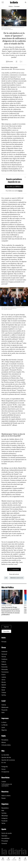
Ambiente (4, 651)
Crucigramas (5, 772)
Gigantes (4, 730)
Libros (3, 680)
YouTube (3, 813)
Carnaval (4, 654)
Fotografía (4, 766)
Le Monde (4, 725)
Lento (3, 727)
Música (3, 742)
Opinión (3, 685)
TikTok (3, 823)
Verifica (3, 695)
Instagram (4, 818)
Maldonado (4, 707)
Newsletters (5, 808)
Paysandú (4, 710)
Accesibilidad (5, 838)
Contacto (4, 843)
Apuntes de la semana (8, 760)
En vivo (3, 762)
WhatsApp (4, 816)
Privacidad (4, 841)
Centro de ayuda (6, 833)
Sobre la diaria (5, 795)
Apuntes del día (6, 757)
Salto (3, 712)
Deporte (3, 664)
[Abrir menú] (2, 2)
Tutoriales (4, 836)
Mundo (3, 682)
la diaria (3, 722)
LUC (6, 577)
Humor (3, 769)
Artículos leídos (6, 745)
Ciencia (3, 656)
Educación (4, 669)
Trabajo (3, 692)
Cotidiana (4, 659)
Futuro (3, 674)
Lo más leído (5, 755)
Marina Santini (14, 67)
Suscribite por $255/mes (14, 186)
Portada (3, 641)
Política (11, 6)
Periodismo (4, 740)
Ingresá (20, 190)
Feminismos (5, 672)
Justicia (3, 677)
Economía (4, 667)
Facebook (4, 821)
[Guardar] (16, 61)
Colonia (3, 705)
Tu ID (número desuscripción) (6, 785)
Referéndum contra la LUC (16, 577)
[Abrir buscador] (25, 2)
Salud (3, 690)
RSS (2, 810)
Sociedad (16, 6)
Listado (3, 781)
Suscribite (6, 631)
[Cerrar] (25, 177)
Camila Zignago (5, 67)
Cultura (3, 662)
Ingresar (6, 627)
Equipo (3, 798)
